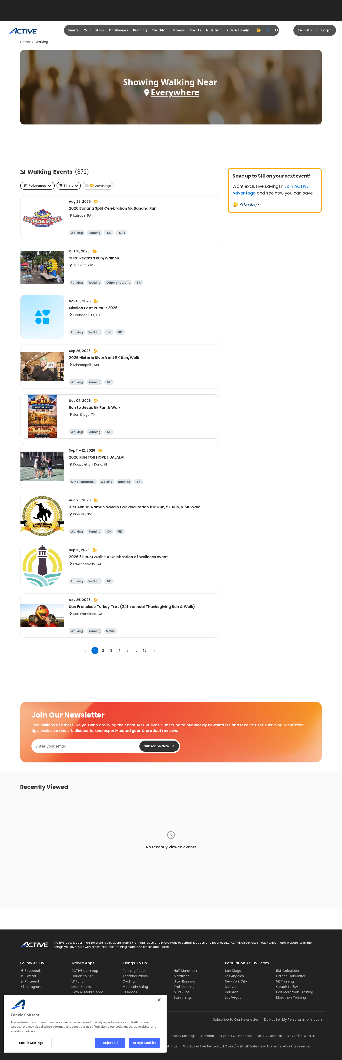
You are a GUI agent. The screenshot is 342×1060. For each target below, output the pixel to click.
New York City (236, 981)
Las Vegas (233, 997)
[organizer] (268, 30)
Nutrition (213, 30)
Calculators (94, 30)
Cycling (129, 981)
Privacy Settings (182, 1035)
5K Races (130, 992)
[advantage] (258, 30)
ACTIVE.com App (84, 970)
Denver (231, 986)
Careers (207, 1035)
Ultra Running (184, 981)
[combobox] (37, 186)
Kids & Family (237, 30)
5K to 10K (78, 981)
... (136, 650)
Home (25, 42)
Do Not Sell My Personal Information (293, 1019)
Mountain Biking (135, 986)
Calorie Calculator (290, 976)
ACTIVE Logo (30, 943)
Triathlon (160, 30)
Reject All (110, 1043)
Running (140, 30)
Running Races (134, 970)
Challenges (118, 30)
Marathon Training (291, 997)
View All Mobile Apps (87, 992)
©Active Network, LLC (205, 1046)
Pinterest (32, 981)
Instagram (33, 986)
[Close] (159, 1000)
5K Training (285, 981)
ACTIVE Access (270, 1035)
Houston (231, 992)
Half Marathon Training (294, 992)
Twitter (30, 976)
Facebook (33, 970)
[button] (69, 186)
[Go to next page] (154, 650)
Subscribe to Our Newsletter (235, 1019)
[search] (277, 30)
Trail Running (184, 986)
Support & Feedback (235, 1035)
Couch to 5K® (82, 976)
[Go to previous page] (85, 650)
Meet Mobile (81, 986)
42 (144, 650)
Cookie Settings (31, 1043)
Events (73, 30)
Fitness (178, 30)
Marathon (182, 976)
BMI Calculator (287, 970)
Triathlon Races (135, 976)
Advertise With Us (301, 1035)
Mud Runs (181, 992)
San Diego (233, 970)
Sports (195, 30)
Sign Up (305, 30)
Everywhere (175, 92)
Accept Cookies (144, 1043)
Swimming (182, 997)
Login (326, 30)
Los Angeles (234, 976)
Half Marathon (185, 970)
